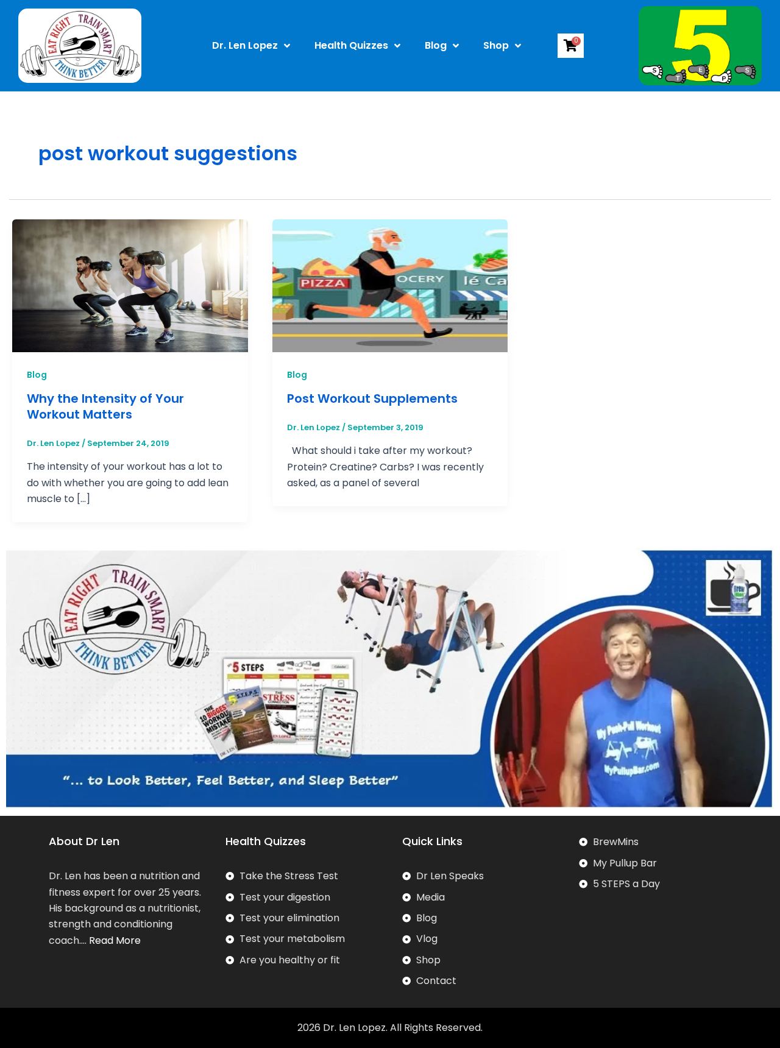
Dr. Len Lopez (245, 45)
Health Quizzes (351, 45)
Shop (496, 45)
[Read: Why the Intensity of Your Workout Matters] (130, 285)
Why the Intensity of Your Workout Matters (105, 406)
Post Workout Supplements (372, 398)
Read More (115, 940)
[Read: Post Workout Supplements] (390, 285)
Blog (436, 45)
